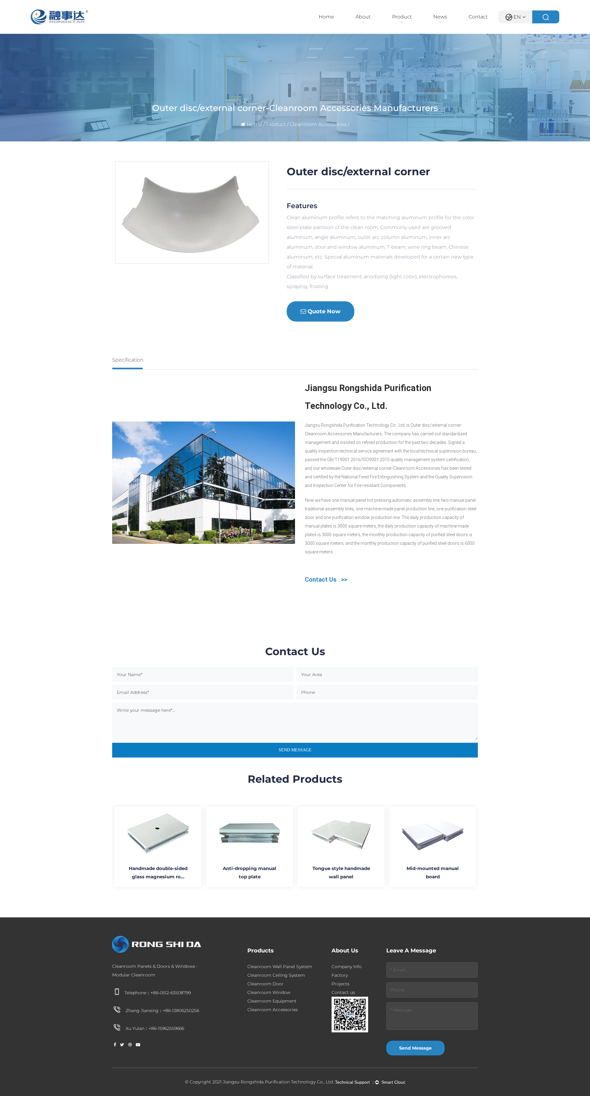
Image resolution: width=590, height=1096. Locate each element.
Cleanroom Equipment (272, 1001)
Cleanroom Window (268, 992)
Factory (340, 975)
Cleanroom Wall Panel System (279, 966)
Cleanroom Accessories (318, 124)
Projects (340, 984)
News (440, 17)
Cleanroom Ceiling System (276, 975)
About (363, 17)
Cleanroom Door (265, 984)
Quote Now (323, 311)
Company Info (347, 966)
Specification (128, 360)
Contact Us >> (326, 579)
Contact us (343, 992)
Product (402, 17)
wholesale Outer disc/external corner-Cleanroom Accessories (380, 468)
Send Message (415, 1048)
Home (326, 17)
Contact (478, 17)
